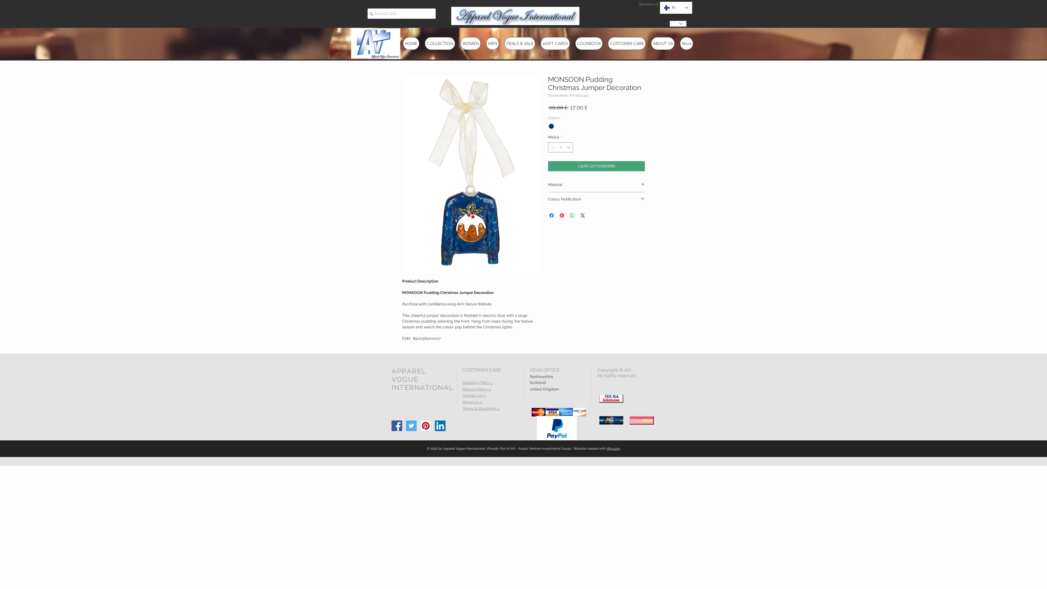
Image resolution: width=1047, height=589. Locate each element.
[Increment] (568, 147)
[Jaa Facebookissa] (551, 215)
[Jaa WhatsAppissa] (572, 215)
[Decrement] (552, 147)
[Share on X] (582, 215)
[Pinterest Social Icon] (425, 425)
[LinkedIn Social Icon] (440, 425)
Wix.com (613, 448)
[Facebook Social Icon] (397, 425)
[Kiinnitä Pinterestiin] (562, 215)
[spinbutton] (560, 147)
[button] (642, 4)
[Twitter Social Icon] (411, 425)
